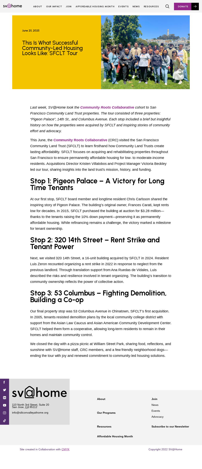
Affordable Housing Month (95, 6)
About (37, 6)
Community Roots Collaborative (107, 107)
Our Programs (106, 412)
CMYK (65, 449)
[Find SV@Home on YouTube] (4, 405)
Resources (151, 6)
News (136, 6)
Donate (183, 6)
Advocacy (158, 416)
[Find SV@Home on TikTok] (4, 421)
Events (123, 6)
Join (154, 399)
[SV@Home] (12, 7)
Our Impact (54, 6)
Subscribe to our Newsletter (170, 426)
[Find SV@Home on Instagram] (4, 413)
